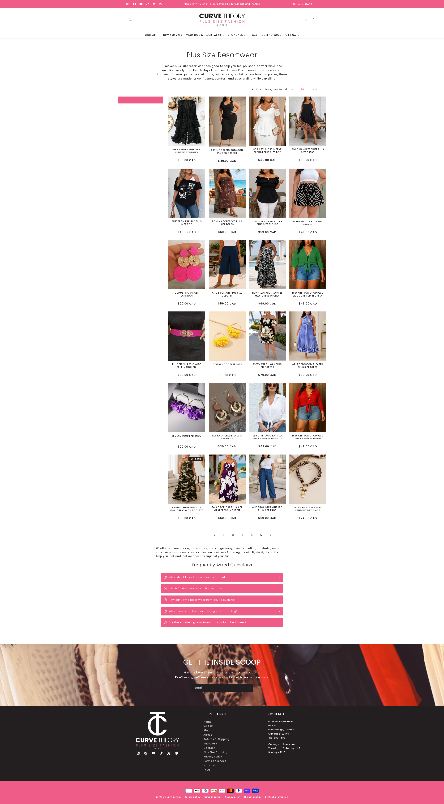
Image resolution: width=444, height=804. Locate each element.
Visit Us (208, 726)
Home (207, 721)
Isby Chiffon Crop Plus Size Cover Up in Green (307, 294)
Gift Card (209, 765)
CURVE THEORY (173, 797)
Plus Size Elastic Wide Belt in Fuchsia (186, 366)
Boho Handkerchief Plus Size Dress (307, 151)
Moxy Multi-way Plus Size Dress (267, 366)
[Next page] (280, 535)
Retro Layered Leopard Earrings (227, 437)
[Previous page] (214, 535)
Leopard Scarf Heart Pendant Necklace (307, 509)
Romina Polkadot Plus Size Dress (227, 223)
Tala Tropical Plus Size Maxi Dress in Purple (227, 509)
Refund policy (192, 796)
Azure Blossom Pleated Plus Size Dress (307, 366)
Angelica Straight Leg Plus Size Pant (267, 509)
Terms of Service (214, 761)
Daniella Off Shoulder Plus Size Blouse (267, 223)
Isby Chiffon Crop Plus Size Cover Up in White (267, 437)
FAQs (206, 769)
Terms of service (212, 796)
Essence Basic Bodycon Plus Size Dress (227, 152)
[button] (130, 19)
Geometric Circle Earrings (187, 294)
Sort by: (256, 89)
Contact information (276, 796)
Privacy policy (233, 796)
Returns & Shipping (216, 739)
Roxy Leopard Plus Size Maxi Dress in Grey (267, 294)
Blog (206, 730)
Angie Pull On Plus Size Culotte (227, 294)
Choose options (186, 134)
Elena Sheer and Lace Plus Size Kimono (186, 151)
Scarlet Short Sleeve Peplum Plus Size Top (267, 151)
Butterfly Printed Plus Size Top (187, 223)
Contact (209, 747)
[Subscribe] (249, 688)
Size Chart (210, 743)
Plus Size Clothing (215, 752)
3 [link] (243, 535)
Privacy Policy (212, 756)
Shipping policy (252, 796)
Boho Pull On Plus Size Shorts (308, 223)
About (207, 734)
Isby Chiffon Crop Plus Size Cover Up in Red (307, 437)
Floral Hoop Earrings (227, 364)
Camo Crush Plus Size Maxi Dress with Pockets (186, 509)
